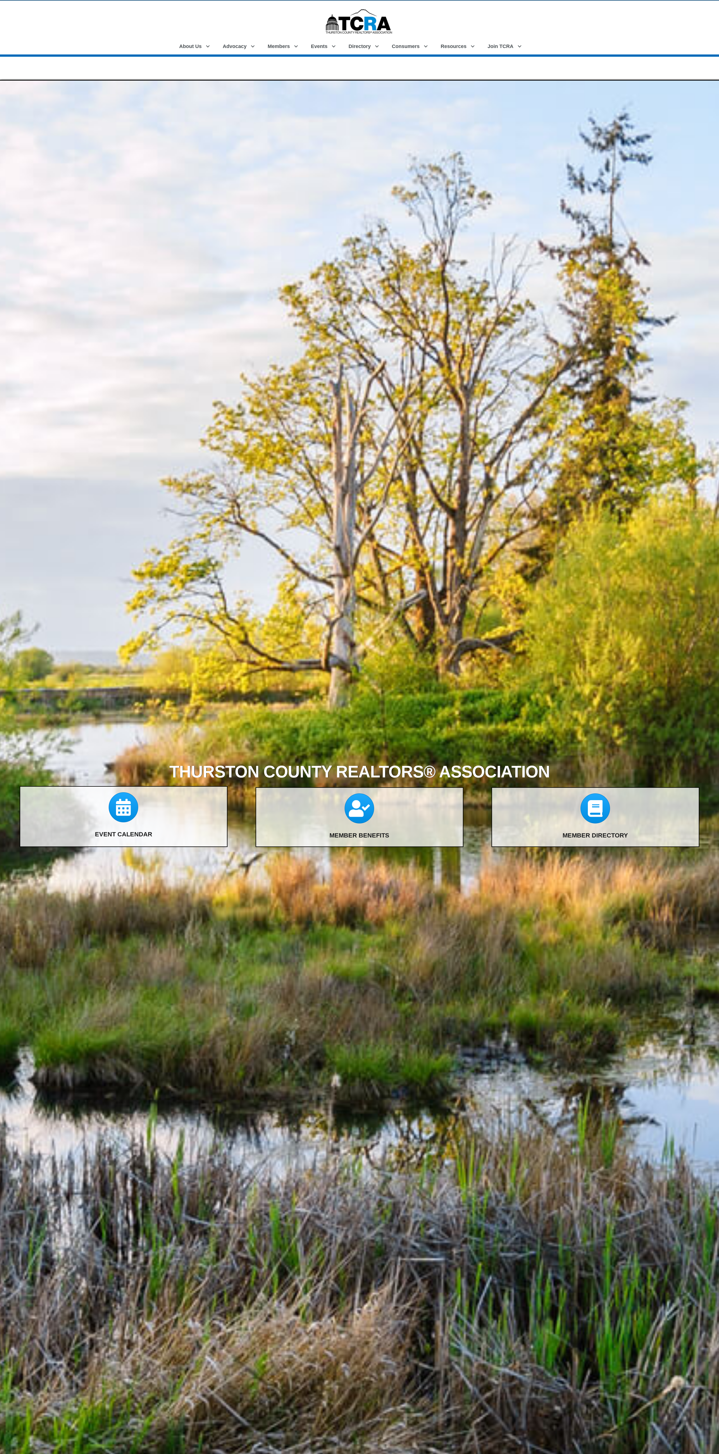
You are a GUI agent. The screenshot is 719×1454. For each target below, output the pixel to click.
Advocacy (235, 46)
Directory (360, 46)
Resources (454, 46)
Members (279, 46)
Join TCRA (500, 46)
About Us (190, 46)
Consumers (406, 46)
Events (319, 46)
